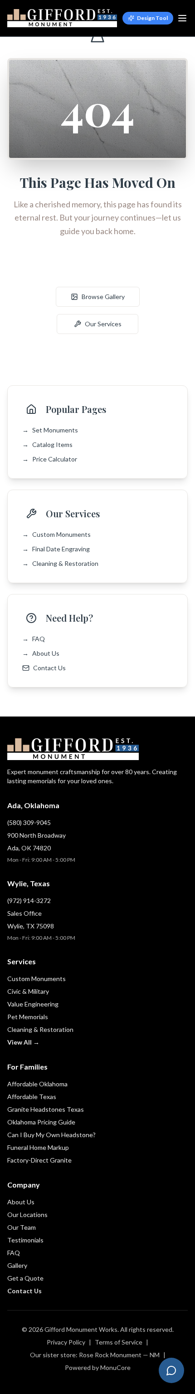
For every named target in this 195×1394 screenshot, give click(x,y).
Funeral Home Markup (38, 1147)
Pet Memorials (27, 1017)
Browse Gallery (103, 296)
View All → (23, 1042)
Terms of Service (118, 1342)
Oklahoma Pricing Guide (41, 1122)
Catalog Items (47, 444)
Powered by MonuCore (98, 1367)
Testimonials (25, 1240)
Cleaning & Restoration (60, 563)
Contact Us (49, 668)
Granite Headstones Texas (45, 1109)
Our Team (21, 1227)
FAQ (33, 639)
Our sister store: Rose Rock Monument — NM (95, 1355)
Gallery (17, 1265)
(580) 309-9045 (29, 822)
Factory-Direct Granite (39, 1160)
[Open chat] (171, 1370)
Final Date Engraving (56, 549)
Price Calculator (49, 459)
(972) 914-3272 (29, 900)
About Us (40, 653)
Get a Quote (25, 1278)
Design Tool (152, 18)
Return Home (103, 269)
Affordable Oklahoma (37, 1084)
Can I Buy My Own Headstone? (51, 1135)
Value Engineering (32, 1004)
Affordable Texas (31, 1096)
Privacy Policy (66, 1342)
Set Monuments (50, 430)
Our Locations (27, 1214)
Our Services (103, 324)
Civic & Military (28, 991)
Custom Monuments (56, 534)
